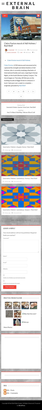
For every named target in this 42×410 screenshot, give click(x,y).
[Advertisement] (12, 345)
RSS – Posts (10, 390)
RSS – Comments (12, 393)
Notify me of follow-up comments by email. (14, 278)
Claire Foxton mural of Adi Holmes (18, 60)
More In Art (32, 119)
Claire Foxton (8, 65)
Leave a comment (11, 52)
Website (5, 269)
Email (5, 262)
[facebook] (9, 91)
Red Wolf (11, 50)
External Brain (21, 5)
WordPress (22, 405)
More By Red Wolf (20, 119)
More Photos (8, 327)
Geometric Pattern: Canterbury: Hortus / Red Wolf (20, 178)
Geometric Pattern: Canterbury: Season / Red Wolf (20, 210)
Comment (6, 238)
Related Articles (7, 119)
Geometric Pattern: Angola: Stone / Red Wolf (18, 147)
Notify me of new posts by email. (11, 283)
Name (5, 256)
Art (5, 15)
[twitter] (14, 91)
